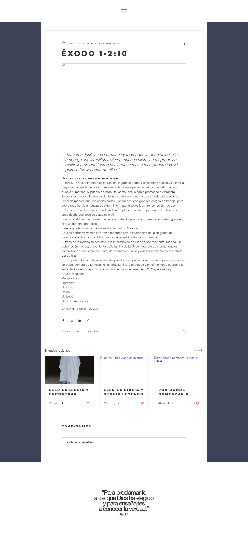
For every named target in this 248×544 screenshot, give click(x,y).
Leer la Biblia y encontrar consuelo (69, 392)
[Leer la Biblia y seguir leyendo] (124, 370)
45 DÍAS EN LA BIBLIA (74, 309)
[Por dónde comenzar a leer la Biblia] (178, 370)
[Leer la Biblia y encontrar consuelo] (69, 370)
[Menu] (124, 11)
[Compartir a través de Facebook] (63, 320)
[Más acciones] (184, 43)
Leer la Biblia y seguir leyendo (124, 392)
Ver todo (198, 349)
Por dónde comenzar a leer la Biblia (176, 392)
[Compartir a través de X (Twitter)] (71, 320)
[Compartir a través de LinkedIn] (79, 320)
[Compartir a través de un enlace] (88, 320)
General (93, 309)
